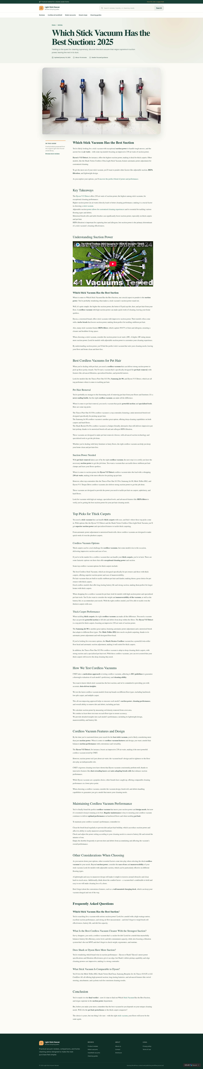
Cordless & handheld (55, 15)
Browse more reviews (52, 154)
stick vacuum (88, 206)
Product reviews (93, 1046)
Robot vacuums (70, 15)
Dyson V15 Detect (83, 196)
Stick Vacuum (129, 997)
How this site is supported (155, 2)
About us (118, 1046)
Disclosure (118, 1053)
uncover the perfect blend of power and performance (118, 179)
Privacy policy (147, 1046)
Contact (117, 1049)
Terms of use (147, 1049)
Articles (60, 25)
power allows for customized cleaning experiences (105, 209)
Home (54, 25)
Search (159, 8)
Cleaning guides (95, 15)
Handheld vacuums (94, 1053)
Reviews (42, 15)
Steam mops (83, 15)
